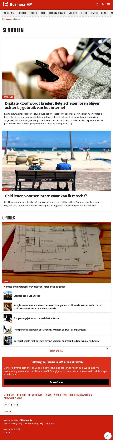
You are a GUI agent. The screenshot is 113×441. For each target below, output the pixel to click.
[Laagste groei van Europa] (8, 293)
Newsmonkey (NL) (13, 423)
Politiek (33, 13)
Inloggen (21, 395)
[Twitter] (11, 403)
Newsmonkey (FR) (34, 423)
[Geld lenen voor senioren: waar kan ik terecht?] (56, 132)
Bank (6, 189)
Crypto (94, 13)
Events (48, 395)
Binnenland (8, 97)
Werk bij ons (60, 395)
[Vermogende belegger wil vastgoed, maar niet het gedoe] (56, 224)
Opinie (104, 13)
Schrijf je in (56, 382)
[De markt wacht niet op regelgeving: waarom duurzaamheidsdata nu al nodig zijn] (8, 338)
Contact (8, 432)
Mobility (73, 13)
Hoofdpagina (7, 18)
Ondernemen (8, 13)
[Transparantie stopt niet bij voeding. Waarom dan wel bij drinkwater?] (8, 327)
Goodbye (50, 423)
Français (7, 411)
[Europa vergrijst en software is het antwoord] (8, 315)
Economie (22, 13)
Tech (43, 13)
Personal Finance (57, 13)
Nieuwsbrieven (35, 395)
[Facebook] (6, 403)
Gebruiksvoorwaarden (80, 395)
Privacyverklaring (13, 398)
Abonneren (9, 395)
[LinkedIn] (16, 403)
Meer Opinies (79, 349)
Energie (83, 13)
